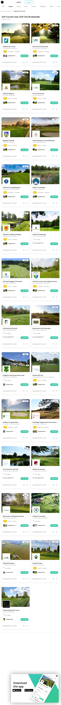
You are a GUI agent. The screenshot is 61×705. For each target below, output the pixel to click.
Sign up (29, 2)
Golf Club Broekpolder (5, 11)
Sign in (19, 2)
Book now (24, 56)
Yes (24, 62)
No (27, 62)
